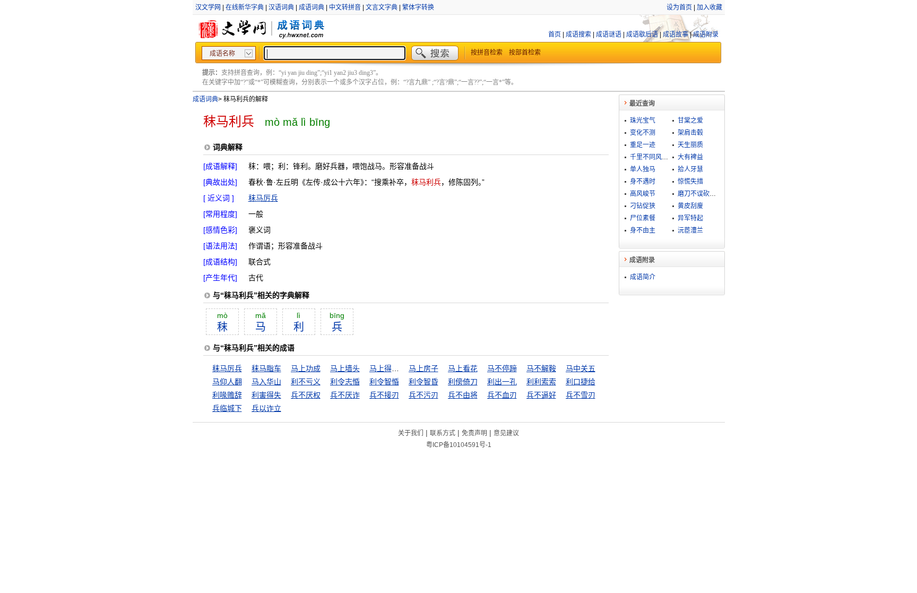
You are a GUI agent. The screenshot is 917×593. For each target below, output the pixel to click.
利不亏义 (306, 381)
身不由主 (642, 230)
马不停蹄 (502, 368)
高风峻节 (642, 193)
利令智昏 (423, 381)
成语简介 (642, 277)
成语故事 (675, 34)
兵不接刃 (384, 395)
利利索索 (541, 381)
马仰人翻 (227, 381)
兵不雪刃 (580, 395)
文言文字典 (381, 7)
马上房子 (423, 368)
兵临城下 (227, 408)
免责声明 (474, 433)
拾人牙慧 (690, 169)
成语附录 (706, 34)
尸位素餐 (642, 218)
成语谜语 (608, 34)
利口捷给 (580, 381)
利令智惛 (384, 381)
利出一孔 (502, 381)
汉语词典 (281, 7)
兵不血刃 (502, 395)
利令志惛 (345, 381)
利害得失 (266, 395)
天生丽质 (690, 145)
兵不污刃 (423, 395)
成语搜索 (578, 34)
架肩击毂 (690, 132)
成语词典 (311, 7)
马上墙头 (345, 368)
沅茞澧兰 (690, 230)
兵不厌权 (306, 395)
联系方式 (442, 433)
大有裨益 (690, 157)
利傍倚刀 (463, 381)
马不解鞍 (541, 368)
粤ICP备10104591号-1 (458, 445)
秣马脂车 (266, 368)
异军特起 (690, 218)
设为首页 (679, 7)
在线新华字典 (245, 7)
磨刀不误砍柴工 (700, 193)
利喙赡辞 (227, 395)
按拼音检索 (487, 52)
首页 (554, 34)
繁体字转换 (418, 7)
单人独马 (642, 169)
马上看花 (463, 368)
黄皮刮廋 (690, 206)
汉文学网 (208, 7)
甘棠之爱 (690, 120)
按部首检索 (525, 52)
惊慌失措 (690, 181)
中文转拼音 (345, 7)
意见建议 (506, 433)
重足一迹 (642, 145)
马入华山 (266, 381)
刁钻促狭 (642, 206)
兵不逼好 (541, 395)
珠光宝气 (642, 120)
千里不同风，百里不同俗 (665, 157)
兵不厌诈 (345, 395)
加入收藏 (709, 7)
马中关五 (580, 368)
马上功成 (306, 368)
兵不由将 (463, 395)
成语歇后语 (642, 34)
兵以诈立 (266, 408)
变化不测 (642, 132)
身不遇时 (642, 181)
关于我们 (410, 433)
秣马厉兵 (263, 198)
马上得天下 (387, 368)
